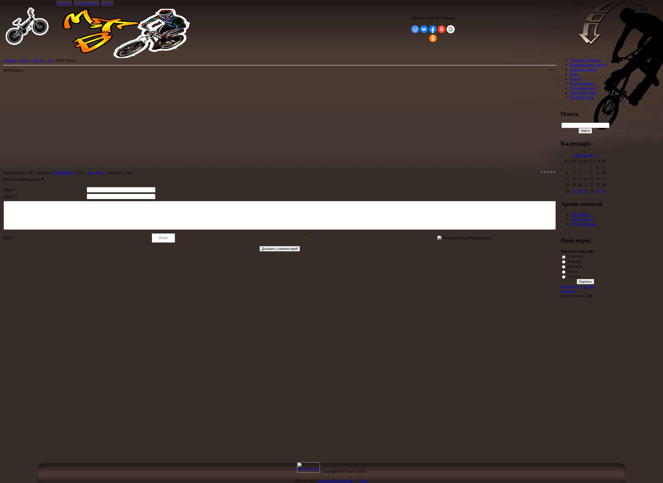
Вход (107, 3)
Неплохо (574, 266)
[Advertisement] (580, 380)
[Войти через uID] (415, 29)
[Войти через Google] (450, 29)
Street (100, 172)
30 (598, 191)
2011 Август (582, 219)
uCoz (363, 480)
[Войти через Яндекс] (441, 29)
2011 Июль (580, 214)
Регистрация (87, 3)
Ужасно (574, 276)
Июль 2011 (585, 155)
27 (580, 191)
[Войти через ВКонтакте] (424, 29)
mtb (91, 172)
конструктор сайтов (335, 480)
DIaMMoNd (64, 172)
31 (604, 191)
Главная (63, 3)
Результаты (570, 286)
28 (585, 191)
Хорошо (574, 261)
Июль (38, 60)
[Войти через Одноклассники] (433, 38)
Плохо (572, 271)
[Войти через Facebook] (433, 29)
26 (49, 60)
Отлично (575, 256)
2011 (25, 60)
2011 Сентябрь (584, 224)
